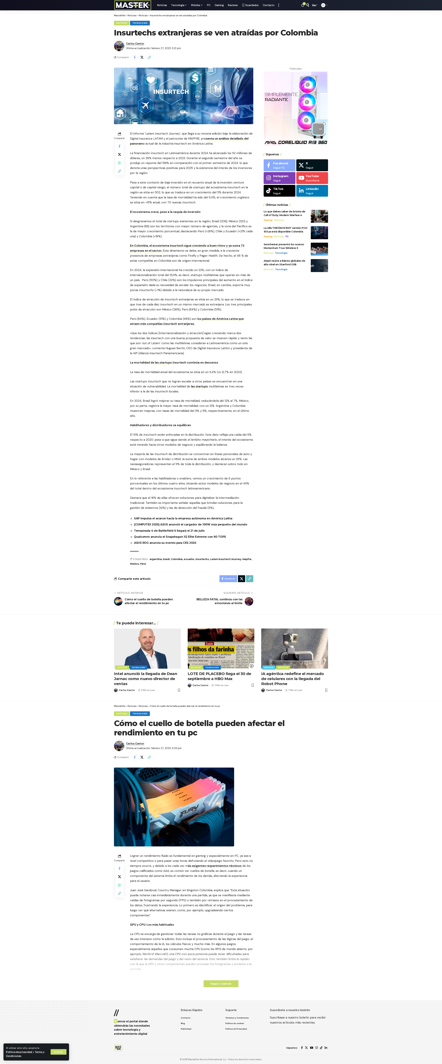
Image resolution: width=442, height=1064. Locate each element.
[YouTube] (311, 1047)
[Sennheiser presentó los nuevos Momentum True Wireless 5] (319, 249)
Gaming (268, 220)
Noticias (121, 23)
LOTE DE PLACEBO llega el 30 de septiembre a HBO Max (219, 676)
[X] (312, 165)
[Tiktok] (279, 191)
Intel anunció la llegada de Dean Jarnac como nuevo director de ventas (145, 678)
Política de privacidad (19, 1052)
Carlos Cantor (135, 43)
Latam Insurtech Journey (225, 559)
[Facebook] (279, 165)
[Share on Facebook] (134, 57)
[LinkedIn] (312, 191)
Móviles (269, 667)
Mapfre (246, 559)
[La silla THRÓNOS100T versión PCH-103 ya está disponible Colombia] (319, 232)
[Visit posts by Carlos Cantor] (119, 46)
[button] (58, 1052)
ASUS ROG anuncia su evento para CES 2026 (165, 542)
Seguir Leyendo (221, 983)
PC (287, 236)
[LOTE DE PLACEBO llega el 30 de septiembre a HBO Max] (221, 649)
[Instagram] (279, 178)
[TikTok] (321, 1047)
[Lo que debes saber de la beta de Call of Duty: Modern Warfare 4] (319, 216)
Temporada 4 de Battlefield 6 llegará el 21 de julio (169, 530)
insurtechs (202, 559)
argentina (156, 559)
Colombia (176, 559)
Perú (143, 563)
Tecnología (139, 23)
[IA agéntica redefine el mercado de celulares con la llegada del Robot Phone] (294, 649)
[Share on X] (141, 57)
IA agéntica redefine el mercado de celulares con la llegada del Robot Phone (292, 678)
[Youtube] (312, 178)
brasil (166, 559)
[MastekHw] (133, 5)
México (134, 563)
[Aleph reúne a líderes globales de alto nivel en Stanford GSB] (319, 265)
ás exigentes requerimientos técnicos (215, 866)
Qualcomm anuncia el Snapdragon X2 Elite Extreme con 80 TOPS (180, 536)
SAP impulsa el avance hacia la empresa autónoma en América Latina (183, 518)
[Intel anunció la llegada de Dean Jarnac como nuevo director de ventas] (147, 649)
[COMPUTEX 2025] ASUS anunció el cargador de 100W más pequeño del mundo (190, 524)
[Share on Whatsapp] (119, 163)
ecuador (189, 559)
